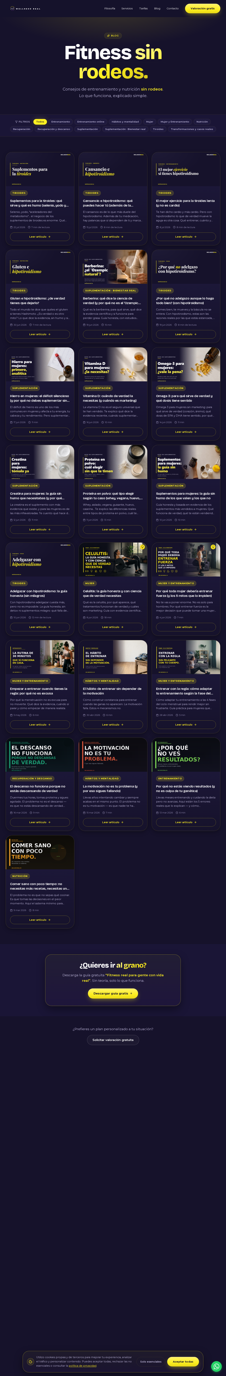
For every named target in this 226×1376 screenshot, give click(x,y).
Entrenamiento (60, 121)
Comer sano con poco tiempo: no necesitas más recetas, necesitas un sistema (38, 888)
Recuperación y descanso (54, 129)
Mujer (149, 121)
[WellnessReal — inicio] (25, 8)
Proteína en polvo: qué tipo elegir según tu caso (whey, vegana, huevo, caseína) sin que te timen (111, 498)
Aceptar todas (183, 1361)
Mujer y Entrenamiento (175, 121)
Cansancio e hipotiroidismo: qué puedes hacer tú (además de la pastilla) (107, 205)
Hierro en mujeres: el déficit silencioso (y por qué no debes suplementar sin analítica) (39, 400)
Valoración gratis (203, 8)
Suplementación (87, 129)
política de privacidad (82, 1365)
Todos (40, 121)
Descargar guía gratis (111, 993)
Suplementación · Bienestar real (125, 129)
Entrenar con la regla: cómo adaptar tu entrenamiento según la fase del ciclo (184, 693)
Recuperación (21, 129)
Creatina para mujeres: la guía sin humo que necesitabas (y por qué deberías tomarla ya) (36, 498)
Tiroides (158, 129)
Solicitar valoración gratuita (113, 1040)
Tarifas (143, 8)
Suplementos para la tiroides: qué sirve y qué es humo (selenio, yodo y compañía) (38, 205)
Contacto (173, 8)
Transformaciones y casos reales (192, 129)
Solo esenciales (150, 1361)
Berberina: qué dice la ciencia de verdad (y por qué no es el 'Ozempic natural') (110, 303)
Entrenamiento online (90, 121)
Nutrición (202, 121)
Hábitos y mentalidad (125, 121)
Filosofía (109, 8)
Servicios (127, 8)
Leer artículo (37, 236)
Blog (157, 8)
